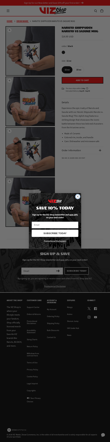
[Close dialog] (77, 196)
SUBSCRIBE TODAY (55, 233)
